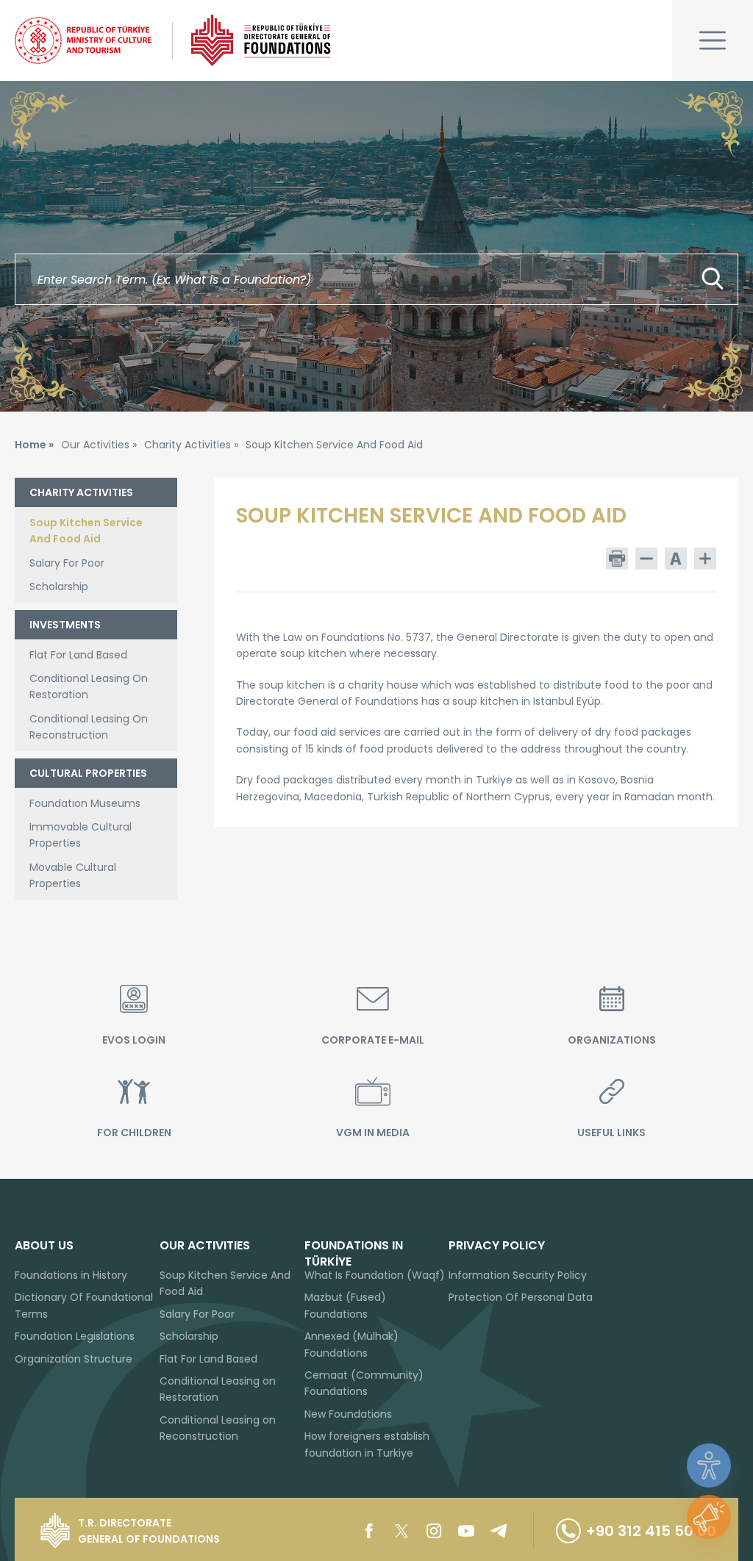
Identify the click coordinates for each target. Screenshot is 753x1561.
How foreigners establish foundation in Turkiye (366, 1444)
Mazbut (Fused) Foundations (345, 1305)
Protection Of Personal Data (521, 1297)
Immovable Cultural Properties (80, 834)
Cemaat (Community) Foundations (364, 1383)
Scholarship (58, 586)
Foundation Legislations (75, 1336)
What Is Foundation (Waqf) (374, 1275)
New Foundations (348, 1414)
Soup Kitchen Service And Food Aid (86, 530)
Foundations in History (71, 1275)
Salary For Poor (66, 563)
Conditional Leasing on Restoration (218, 1389)
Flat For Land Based (78, 654)
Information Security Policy (518, 1275)
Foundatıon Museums (84, 803)
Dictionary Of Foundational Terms (84, 1305)
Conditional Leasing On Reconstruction (88, 726)
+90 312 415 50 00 (650, 1531)
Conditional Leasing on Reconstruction (218, 1428)
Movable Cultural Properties (72, 875)
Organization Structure (73, 1359)
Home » (34, 444)
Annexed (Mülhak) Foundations (351, 1344)
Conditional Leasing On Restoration (88, 686)
